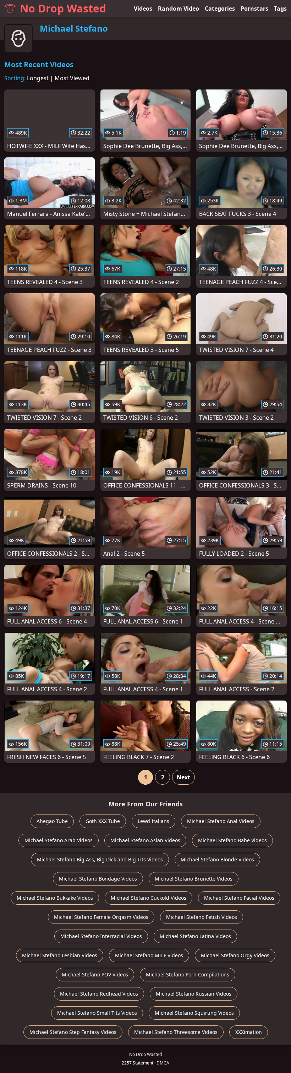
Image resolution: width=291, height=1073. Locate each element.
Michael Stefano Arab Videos (58, 840)
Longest (38, 78)
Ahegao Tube (52, 821)
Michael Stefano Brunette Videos (193, 878)
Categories (220, 8)
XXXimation (248, 1032)
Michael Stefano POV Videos (95, 974)
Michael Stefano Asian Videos (145, 840)
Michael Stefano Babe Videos (232, 840)
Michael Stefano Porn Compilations (187, 974)
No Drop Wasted (63, 8)
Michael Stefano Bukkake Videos (55, 897)
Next (183, 777)
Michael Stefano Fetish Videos (201, 917)
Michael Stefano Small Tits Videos (97, 1012)
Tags (280, 8)
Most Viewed (72, 78)
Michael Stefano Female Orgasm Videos (101, 917)
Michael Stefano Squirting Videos (194, 1012)
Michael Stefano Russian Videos (193, 993)
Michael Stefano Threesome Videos (176, 1032)
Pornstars (254, 8)
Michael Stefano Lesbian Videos (59, 955)
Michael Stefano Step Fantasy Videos (72, 1032)
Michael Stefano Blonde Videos (217, 859)
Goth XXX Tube (103, 821)
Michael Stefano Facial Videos (239, 897)
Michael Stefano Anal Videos (220, 821)
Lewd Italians (153, 821)
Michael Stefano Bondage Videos (98, 878)
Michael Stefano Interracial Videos (101, 936)
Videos (143, 8)
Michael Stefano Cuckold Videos (148, 897)
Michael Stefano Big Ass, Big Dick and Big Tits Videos (100, 859)
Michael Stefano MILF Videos (149, 955)
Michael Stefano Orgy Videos (235, 955)
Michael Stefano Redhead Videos (99, 993)
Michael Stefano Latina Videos (195, 936)
